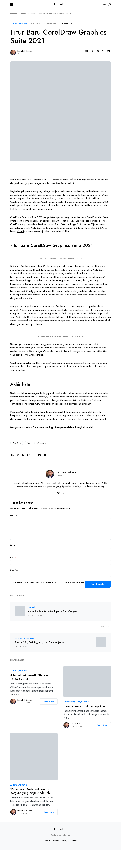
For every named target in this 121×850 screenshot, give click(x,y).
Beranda (13, 13)
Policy (64, 840)
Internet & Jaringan (24, 638)
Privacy (56, 840)
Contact (73, 840)
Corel (20, 231)
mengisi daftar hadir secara (83, 195)
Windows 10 (41, 443)
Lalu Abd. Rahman (24, 51)
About (47, 840)
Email (13, 557)
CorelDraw (17, 443)
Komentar (14, 515)
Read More (48, 701)
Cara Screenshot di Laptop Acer (84, 706)
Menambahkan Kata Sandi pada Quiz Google (52, 611)
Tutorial (31, 607)
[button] (11, 4)
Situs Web (14, 570)
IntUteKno (60, 4)
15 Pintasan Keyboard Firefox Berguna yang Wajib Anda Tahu (30, 791)
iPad (28, 443)
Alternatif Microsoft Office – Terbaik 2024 (29, 677)
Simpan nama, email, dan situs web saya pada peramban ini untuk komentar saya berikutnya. (49, 582)
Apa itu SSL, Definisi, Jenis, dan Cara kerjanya (39, 642)
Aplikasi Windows (28, 13)
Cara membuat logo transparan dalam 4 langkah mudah (63, 427)
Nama (13, 545)
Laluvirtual (66, 835)
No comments (66, 23)
